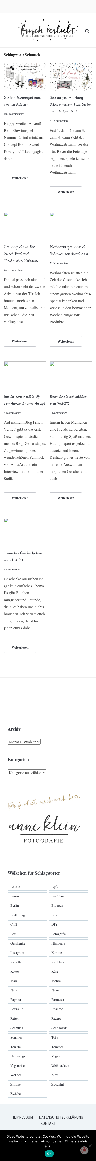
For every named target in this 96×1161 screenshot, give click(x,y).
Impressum (23, 1117)
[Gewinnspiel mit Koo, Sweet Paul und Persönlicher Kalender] (25, 215)
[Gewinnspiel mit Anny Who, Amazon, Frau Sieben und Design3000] (71, 65)
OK (49, 1154)
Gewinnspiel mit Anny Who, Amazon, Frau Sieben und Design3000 (71, 104)
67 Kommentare (59, 120)
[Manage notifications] (84, 1150)
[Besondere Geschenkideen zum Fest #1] (25, 521)
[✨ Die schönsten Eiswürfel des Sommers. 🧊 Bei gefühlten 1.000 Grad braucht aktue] (21, 698)
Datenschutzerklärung (61, 1117)
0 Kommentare (58, 413)
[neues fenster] (44, 788)
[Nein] (89, 1145)
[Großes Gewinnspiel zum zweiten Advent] (25, 65)
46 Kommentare (13, 270)
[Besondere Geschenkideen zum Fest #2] (71, 364)
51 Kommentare (59, 263)
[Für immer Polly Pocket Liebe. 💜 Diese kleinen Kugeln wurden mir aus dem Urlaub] (63, 698)
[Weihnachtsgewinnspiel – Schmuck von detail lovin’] (71, 215)
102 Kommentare (14, 114)
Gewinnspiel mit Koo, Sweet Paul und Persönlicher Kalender (21, 253)
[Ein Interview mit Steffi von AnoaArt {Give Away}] (25, 364)
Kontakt (48, 1123)
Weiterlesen (20, 177)
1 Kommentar (12, 569)
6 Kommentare (12, 413)
